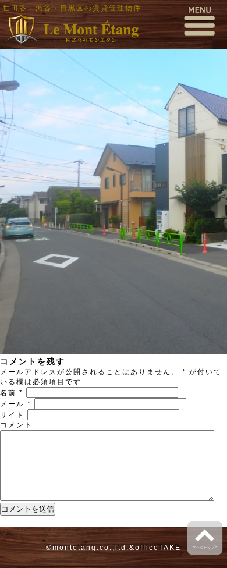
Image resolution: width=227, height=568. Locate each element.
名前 (11, 393)
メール (15, 404)
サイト (12, 415)
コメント (16, 425)
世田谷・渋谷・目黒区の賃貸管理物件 (72, 8)
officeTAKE (158, 548)
